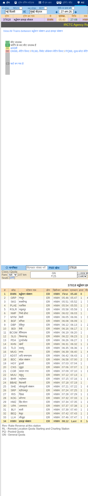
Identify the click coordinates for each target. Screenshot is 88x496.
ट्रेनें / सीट (67, 2)
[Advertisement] (44, 50)
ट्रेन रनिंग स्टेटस (26, 2)
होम (8, 2)
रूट (82, 2)
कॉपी (12, 277)
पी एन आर (46, 2)
